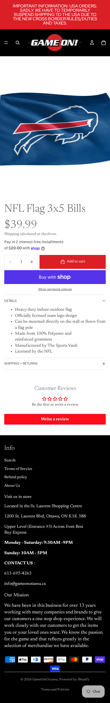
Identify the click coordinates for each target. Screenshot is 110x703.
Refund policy (15, 477)
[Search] (17, 43)
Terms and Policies (55, 689)
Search (9, 460)
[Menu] (6, 43)
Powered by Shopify (74, 679)
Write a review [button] (55, 419)
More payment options (55, 289)
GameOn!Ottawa (45, 679)
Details (10, 301)
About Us (12, 486)
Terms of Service (18, 469)
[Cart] (103, 43)
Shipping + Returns (20, 363)
